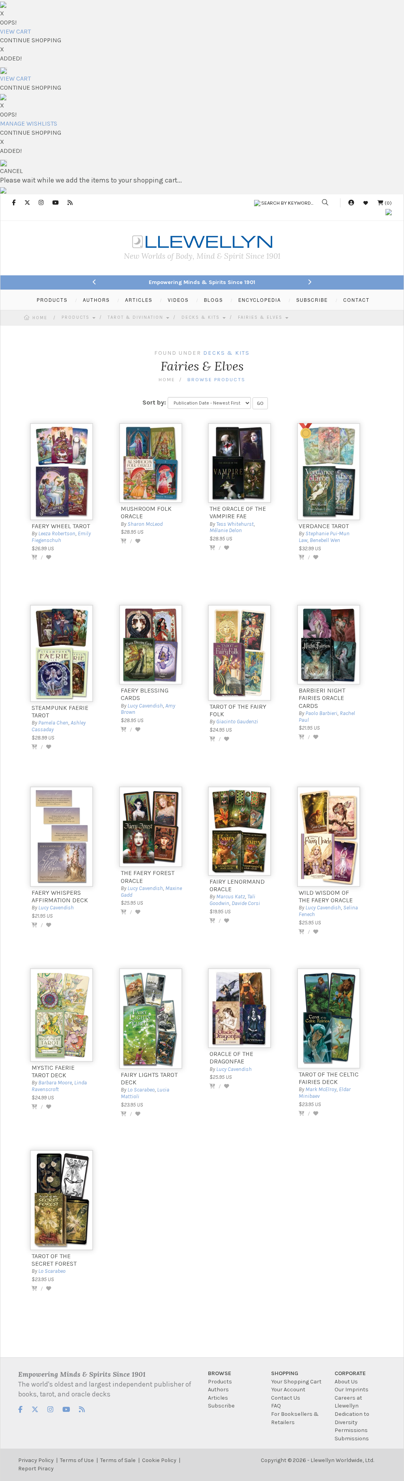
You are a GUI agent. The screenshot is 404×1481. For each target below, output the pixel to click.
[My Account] (351, 202)
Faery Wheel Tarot (61, 526)
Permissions (351, 1430)
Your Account (288, 1389)
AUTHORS (96, 300)
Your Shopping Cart (296, 1381)
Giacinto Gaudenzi (237, 721)
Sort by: (154, 402)
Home (39, 317)
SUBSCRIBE (312, 300)
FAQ (276, 1405)
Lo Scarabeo (141, 1089)
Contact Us (285, 1397)
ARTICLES (138, 300)
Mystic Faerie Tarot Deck (53, 1071)
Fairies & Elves (261, 317)
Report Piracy (36, 1468)
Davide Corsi (246, 903)
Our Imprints (351, 1389)
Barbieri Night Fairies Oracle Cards (322, 698)
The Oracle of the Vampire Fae (237, 512)
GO (260, 403)
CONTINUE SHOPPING (30, 40)
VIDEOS (178, 300)
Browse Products (216, 379)
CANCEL (11, 171)
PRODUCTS (52, 300)
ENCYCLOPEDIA (259, 300)
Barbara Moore (55, 1082)
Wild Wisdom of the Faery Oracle (326, 896)
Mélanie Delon (225, 530)
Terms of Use (77, 1460)
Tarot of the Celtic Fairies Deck (329, 1078)
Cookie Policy (159, 1460)
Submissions (352, 1438)
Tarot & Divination (136, 317)
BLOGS (213, 300)
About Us (346, 1381)
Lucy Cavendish (145, 705)
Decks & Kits (201, 317)
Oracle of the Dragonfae (231, 1057)
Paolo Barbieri (321, 713)
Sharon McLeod (145, 524)
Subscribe (221, 1405)
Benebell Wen (325, 540)
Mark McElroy (321, 1089)
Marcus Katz (230, 896)
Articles (218, 1397)
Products (77, 317)
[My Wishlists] (365, 202)
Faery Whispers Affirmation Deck (60, 896)
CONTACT (356, 300)
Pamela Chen (53, 722)
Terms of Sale (118, 1460)
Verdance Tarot (324, 526)
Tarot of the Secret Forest (54, 1259)
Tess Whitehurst (235, 524)
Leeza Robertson (56, 533)
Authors (218, 1389)
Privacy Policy (36, 1460)
